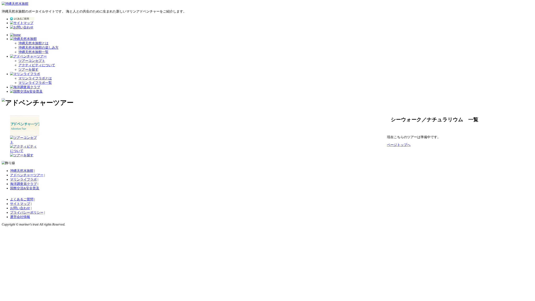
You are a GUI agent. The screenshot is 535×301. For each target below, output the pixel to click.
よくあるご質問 (21, 199)
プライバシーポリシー (26, 212)
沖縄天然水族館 (21, 170)
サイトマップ (20, 203)
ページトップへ (398, 145)
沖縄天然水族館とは (33, 43)
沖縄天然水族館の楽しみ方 (38, 47)
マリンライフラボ (23, 179)
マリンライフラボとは (35, 78)
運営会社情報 (20, 217)
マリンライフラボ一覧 (35, 82)
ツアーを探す (28, 69)
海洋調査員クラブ (23, 184)
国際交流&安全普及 (24, 188)
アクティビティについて (36, 65)
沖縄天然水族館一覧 (33, 52)
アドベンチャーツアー (26, 175)
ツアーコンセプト (31, 60)
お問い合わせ (20, 208)
